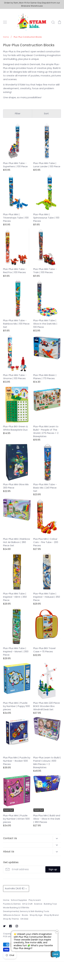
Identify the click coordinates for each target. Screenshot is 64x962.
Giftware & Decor (11, 915)
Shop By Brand (51, 915)
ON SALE (24, 918)
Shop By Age (36, 915)
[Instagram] (17, 926)
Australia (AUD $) (15, 888)
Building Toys (50, 903)
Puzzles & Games (12, 903)
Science (38, 903)
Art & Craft (27, 903)
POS (5, 936)
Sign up (53, 869)
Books (25, 915)
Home (6, 900)
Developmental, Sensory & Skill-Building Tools (26, 911)
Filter (17, 113)
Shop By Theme (11, 918)
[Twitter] (4, 926)
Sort (46, 113)
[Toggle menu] (5, 22)
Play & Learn (35, 900)
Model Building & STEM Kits (16, 907)
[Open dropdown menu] (57, 838)
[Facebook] (10, 926)
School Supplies (19, 900)
